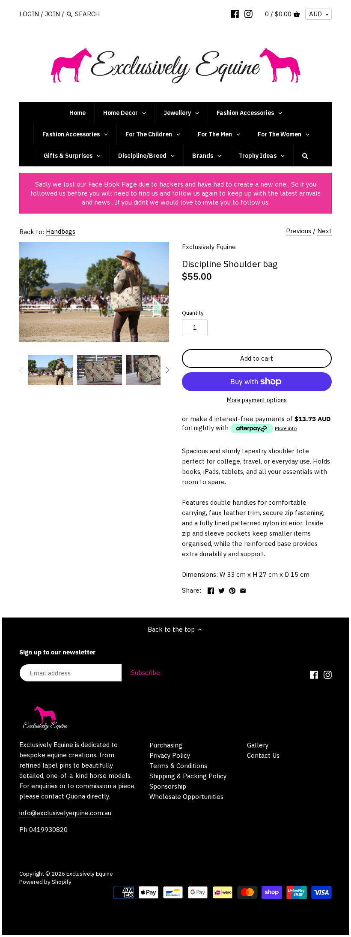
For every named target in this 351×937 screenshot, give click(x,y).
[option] (50, 370)
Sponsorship (167, 786)
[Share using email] (243, 589)
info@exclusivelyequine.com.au (65, 813)
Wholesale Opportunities (186, 796)
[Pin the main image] (232, 589)
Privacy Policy (169, 755)
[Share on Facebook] (211, 589)
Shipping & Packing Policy (187, 776)
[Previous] (21, 370)
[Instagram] (248, 14)
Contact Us (263, 755)
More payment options (257, 400)
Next (324, 231)
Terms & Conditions (178, 766)
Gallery (257, 745)
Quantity (193, 312)
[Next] (167, 370)
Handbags (60, 231)
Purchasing (165, 745)
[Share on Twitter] (221, 589)
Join (52, 14)
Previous (298, 231)
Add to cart (256, 358)
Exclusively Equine (209, 247)
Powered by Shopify (45, 882)
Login (29, 14)
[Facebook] (235, 14)
